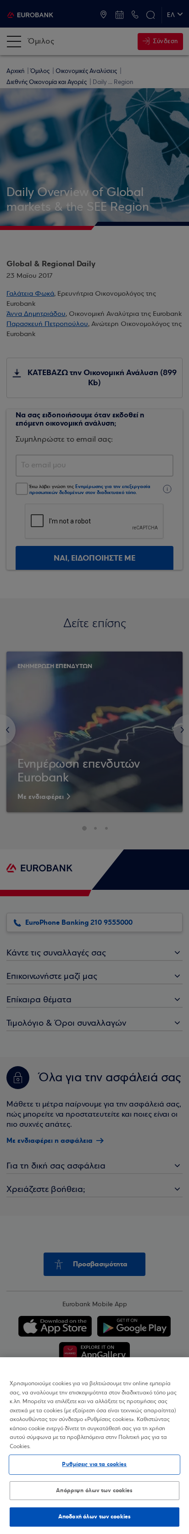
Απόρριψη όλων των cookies (94, 1490)
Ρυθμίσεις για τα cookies (94, 1464)
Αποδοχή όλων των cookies (94, 1516)
